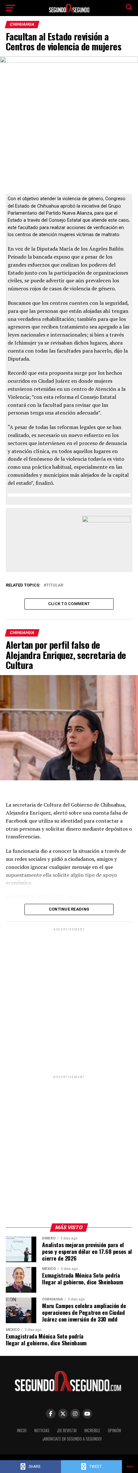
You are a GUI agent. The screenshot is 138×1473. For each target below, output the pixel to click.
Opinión (114, 1430)
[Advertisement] (69, 1001)
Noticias (41, 1430)
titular (54, 585)
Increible (92, 1430)
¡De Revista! (67, 1430)
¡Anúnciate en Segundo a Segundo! (72, 1439)
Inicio (22, 1430)
